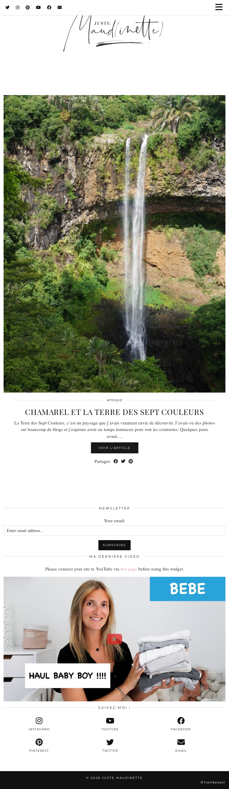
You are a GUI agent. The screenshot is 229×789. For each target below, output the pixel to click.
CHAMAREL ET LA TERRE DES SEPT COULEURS (114, 412)
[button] (221, 7)
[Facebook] (49, 7)
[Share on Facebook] (116, 461)
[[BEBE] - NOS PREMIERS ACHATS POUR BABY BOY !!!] (114, 639)
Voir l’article (115, 448)
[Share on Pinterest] (130, 461)
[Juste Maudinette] (114, 39)
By (213, 782)
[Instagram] (18, 7)
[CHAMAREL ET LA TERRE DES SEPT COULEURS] (114, 244)
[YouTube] (38, 7)
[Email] (60, 7)
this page (128, 569)
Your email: (114, 520)
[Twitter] (7, 7)
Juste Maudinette (122, 778)
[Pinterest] (28, 7)
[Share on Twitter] (123, 461)
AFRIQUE (115, 400)
